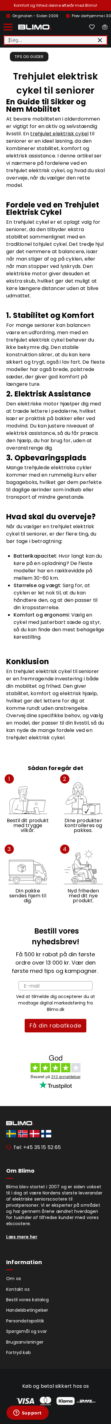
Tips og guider (29, 56)
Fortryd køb (18, 1352)
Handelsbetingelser (27, 1310)
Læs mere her (21, 1237)
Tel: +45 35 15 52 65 (37, 1147)
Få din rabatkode (55, 1025)
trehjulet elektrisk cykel (59, 133)
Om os (13, 1278)
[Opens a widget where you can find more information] (27, 1413)
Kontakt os (18, 1289)
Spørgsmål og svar (26, 1331)
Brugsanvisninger (24, 1342)
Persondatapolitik (25, 1321)
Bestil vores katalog (27, 1300)
